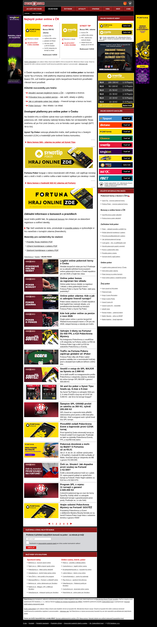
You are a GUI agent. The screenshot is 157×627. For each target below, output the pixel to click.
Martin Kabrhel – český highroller (112, 319)
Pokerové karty (106, 292)
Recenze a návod (32, 39)
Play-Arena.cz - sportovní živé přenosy (75, 580)
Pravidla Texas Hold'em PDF (39, 242)
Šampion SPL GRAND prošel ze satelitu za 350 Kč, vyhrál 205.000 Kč (75, 406)
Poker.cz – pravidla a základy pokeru (74, 563)
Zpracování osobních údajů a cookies (75, 623)
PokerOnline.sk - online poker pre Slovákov (76, 592)
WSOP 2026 (106, 309)
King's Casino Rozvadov (109, 295)
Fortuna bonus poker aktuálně (111, 218)
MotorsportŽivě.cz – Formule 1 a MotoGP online (43, 580)
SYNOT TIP (85, 26)
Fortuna (27, 13)
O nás (25, 623)
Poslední (71, 523)
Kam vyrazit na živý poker (110, 288)
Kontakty (31, 623)
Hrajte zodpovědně (30, 62)
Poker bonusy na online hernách (112, 274)
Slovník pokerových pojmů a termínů (113, 246)
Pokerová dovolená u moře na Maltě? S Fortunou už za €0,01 (74, 447)
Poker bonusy (34, 105)
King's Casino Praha (108, 299)
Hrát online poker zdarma (110, 271)
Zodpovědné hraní (108, 602)
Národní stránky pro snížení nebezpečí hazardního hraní (106, 618)
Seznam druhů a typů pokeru (111, 256)
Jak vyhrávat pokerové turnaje (111, 239)
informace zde (83, 64)
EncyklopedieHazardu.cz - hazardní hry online (77, 569)
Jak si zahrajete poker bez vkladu (43, 101)
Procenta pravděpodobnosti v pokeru (113, 236)
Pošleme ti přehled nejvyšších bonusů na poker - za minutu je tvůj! (55, 535)
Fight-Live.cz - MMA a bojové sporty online (41, 566)
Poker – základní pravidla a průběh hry (114, 229)
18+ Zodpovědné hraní (96, 623)
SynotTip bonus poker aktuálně (111, 215)
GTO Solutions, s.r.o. (113, 623)
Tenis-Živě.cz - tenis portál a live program (41, 576)
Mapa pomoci (84, 618)
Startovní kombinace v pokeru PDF (42, 250)
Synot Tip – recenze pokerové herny (113, 201)
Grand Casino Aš (107, 302)
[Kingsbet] (14, 83)
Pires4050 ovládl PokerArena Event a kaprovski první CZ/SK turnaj (76, 427)
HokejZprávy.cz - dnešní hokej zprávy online (42, 573)
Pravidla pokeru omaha (109, 253)
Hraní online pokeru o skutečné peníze (114, 278)
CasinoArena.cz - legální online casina (75, 566)
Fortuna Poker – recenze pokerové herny (115, 204)
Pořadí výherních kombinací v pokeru (113, 232)
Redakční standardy (42, 623)
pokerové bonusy (57, 219)
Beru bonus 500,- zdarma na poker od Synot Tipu (51, 142)
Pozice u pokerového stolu (110, 250)
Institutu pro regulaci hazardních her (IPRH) (68, 602)
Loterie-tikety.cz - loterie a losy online (74, 573)
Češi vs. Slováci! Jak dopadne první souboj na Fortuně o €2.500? (76, 467)
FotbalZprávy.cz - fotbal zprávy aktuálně (40, 569)
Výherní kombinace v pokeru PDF (41, 246)
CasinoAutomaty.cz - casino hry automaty (75, 576)
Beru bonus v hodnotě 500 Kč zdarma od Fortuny (51, 183)
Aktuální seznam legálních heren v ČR (45, 93)
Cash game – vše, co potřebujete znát (114, 243)
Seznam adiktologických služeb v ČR (67, 618)
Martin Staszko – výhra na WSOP (112, 316)
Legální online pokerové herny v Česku (114, 267)
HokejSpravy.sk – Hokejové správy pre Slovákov (43, 592)
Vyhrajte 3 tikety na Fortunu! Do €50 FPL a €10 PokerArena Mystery (76, 334)
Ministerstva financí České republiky (107, 599)
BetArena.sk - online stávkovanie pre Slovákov (42, 583)
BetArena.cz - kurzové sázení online (39, 563)
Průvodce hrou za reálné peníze (43, 97)
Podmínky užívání (56, 623)
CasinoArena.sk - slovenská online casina (76, 589)
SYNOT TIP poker (37, 13)
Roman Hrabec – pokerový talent (112, 312)
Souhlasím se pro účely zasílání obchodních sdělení (54, 543)
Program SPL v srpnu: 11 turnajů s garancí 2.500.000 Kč (72, 487)
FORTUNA (48, 26)
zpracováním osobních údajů (47, 543)
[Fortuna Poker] (142, 83)
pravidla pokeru (72, 228)
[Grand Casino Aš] (115, 71)
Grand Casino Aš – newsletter (111, 306)
